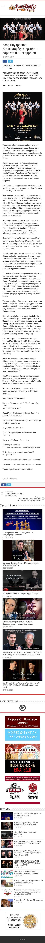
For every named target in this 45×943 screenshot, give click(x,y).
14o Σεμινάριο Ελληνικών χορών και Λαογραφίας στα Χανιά (18, 534)
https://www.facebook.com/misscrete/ (25, 460)
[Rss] (20, 939)
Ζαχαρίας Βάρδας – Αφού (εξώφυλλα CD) (14, 493)
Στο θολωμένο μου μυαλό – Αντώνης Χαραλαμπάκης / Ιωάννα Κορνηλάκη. (18, 623)
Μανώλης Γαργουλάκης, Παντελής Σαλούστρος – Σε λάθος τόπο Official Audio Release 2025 (22, 653)
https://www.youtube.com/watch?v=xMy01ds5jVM (21, 447)
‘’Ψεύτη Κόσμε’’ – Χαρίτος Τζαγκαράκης (28, 900)
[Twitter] (25, 939)
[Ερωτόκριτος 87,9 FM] (22, 7)
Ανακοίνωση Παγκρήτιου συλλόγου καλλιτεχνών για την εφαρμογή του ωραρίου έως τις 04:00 (27, 892)
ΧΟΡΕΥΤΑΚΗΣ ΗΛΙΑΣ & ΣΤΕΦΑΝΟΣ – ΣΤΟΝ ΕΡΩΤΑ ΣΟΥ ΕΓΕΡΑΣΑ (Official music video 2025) (21, 685)
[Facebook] (22, 939)
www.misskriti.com (10, 479)
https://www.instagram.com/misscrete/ (26, 464)
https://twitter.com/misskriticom (21, 469)
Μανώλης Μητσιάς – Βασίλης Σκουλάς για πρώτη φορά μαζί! (28, 498)
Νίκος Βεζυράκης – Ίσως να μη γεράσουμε (20, 593)
